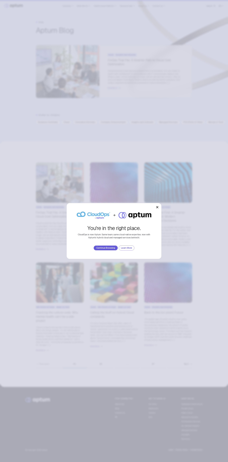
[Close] (157, 207)
